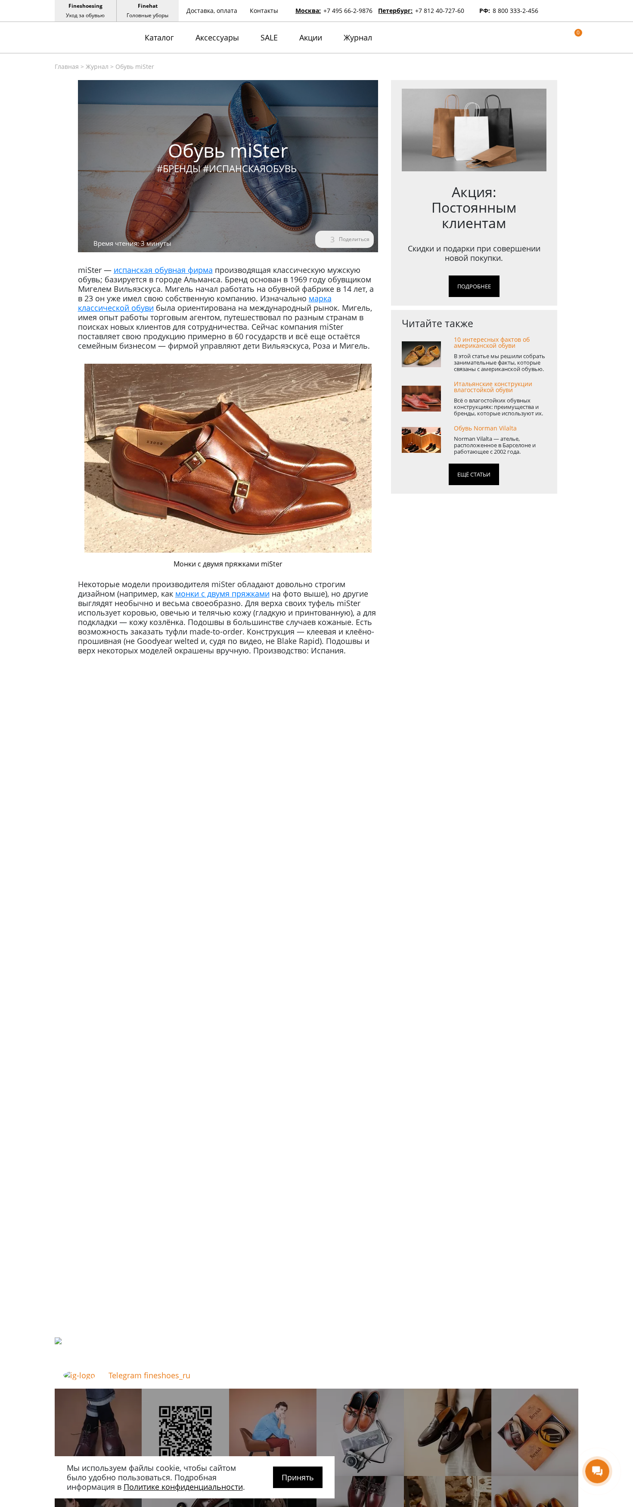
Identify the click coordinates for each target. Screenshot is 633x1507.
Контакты (264, 10)
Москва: (308, 10)
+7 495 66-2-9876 (347, 10)
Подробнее (474, 286)
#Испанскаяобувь (250, 168)
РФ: (484, 10)
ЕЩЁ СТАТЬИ (473, 474)
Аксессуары (217, 37)
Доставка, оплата (211, 10)
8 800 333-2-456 (515, 10)
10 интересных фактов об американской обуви (492, 343)
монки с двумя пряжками (222, 593)
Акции (310, 37)
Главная (67, 66)
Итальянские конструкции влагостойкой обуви (493, 387)
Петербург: (395, 10)
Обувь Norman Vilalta (485, 428)
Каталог (159, 37)
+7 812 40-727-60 (439, 10)
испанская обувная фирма (163, 270)
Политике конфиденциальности (183, 1487)
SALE (269, 37)
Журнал (358, 37)
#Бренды (179, 168)
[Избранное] (561, 37)
